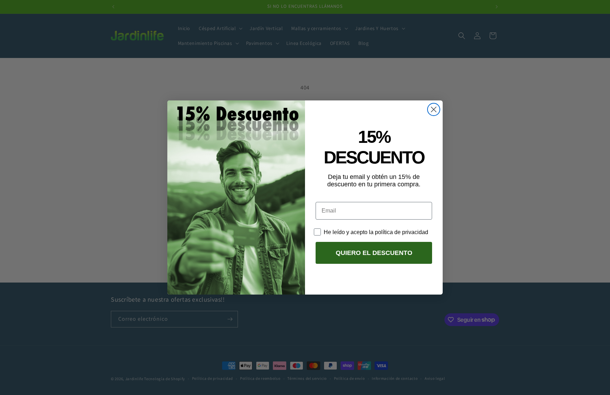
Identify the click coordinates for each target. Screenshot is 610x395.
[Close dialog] (433, 109)
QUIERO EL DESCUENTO (374, 252)
